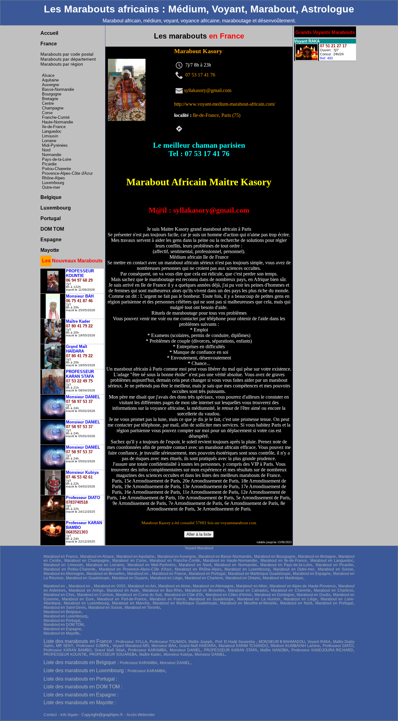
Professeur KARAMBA (147, 650)
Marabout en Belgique (62, 612)
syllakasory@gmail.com (207, 90)
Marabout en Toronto (142, 607)
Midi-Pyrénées (55, 145)
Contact (50, 715)
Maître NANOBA (274, 650)
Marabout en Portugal (207, 573)
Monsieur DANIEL (185, 650)
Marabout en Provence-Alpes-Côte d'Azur (135, 569)
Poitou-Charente (56, 168)
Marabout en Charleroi (204, 578)
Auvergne (50, 84)
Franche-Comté (56, 117)
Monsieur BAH (163, 646)
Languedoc (52, 131)
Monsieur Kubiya (178, 654)
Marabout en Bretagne (317, 556)
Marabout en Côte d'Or (183, 595)
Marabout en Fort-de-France (121, 599)
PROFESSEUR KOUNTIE (65, 654)
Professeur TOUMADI (168, 642)
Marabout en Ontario (242, 578)
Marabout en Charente (290, 590)
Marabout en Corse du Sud (139, 595)
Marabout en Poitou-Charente (69, 569)
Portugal (50, 218)
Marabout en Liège (166, 578)
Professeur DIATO (338, 646)
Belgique (51, 197)
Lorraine (49, 140)
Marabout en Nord (195, 565)
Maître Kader (150, 654)
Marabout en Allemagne (64, 573)
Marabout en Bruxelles (105, 573)
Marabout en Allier (251, 586)
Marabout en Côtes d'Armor (229, 595)
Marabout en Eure (78, 599)
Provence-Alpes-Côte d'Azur (67, 173)
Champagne (52, 108)
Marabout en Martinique (283, 578)
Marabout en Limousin (63, 565)
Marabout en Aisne (174, 586)
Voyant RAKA (319, 642)
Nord (46, 150)
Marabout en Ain (142, 586)
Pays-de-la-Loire (56, 159)
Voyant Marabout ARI (131, 646)
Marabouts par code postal (66, 54)
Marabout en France (61, 556)
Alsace (48, 75)
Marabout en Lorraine (105, 565)
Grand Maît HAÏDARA (197, 646)
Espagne (51, 239)
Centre (48, 103)
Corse (47, 112)
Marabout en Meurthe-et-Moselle (248, 603)
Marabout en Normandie (235, 565)
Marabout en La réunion (258, 599)
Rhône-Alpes (53, 178)
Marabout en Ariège (86, 590)
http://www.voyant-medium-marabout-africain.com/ (224, 104)
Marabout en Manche (130, 603)
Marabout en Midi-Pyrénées (151, 565)
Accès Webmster (141, 715)
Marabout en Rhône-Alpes (198, 569)
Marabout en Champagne (86, 560)
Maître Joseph (200, 642)
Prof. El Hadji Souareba (235, 642)
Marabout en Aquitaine (135, 556)
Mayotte (49, 250)
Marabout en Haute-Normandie (230, 560)
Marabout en (138, 573)
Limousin (50, 136)
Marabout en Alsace (97, 556)
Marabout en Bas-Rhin (162, 590)
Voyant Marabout (199, 548)
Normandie (51, 154)
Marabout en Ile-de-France (284, 560)
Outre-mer (51, 187)
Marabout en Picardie (335, 565)
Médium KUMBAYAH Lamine (295, 646)
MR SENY (64, 646)
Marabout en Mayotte (61, 633)
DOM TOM (52, 229)
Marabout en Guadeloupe (87, 578)
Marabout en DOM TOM (64, 624)
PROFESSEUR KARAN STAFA (230, 650)
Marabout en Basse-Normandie (225, 556)
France (48, 43)
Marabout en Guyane (130, 578)
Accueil (49, 33)
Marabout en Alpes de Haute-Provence (303, 586)
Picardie (49, 164)
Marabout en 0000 (109, 586)
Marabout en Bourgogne (274, 556)
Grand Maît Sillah (110, 650)
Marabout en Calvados (248, 590)
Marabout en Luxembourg (247, 569)
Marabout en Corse (129, 560)
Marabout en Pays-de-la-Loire (286, 565)
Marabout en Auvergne (176, 556)
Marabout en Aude (123, 590)
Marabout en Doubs (313, 595)
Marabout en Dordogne (274, 595)
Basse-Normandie (58, 89)
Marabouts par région (61, 64)
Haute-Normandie (57, 122)
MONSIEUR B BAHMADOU (282, 642)
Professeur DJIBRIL (93, 646)
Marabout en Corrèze (95, 595)
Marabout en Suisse (335, 569)
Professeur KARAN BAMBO (67, 650)
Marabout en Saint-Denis (65, 607)
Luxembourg (53, 182)
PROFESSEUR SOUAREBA (113, 654)
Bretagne (50, 98)
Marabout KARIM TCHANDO (243, 646)
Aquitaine (50, 80)
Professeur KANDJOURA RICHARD (322, 650)
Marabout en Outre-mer (293, 569)
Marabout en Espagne (312, 573)
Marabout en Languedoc (332, 560)
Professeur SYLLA (131, 642)
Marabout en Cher (59, 595)
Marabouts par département (68, 59)
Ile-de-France (54, 126)
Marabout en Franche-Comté (175, 560)
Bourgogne (51, 94)
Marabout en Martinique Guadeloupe (259, 573)
